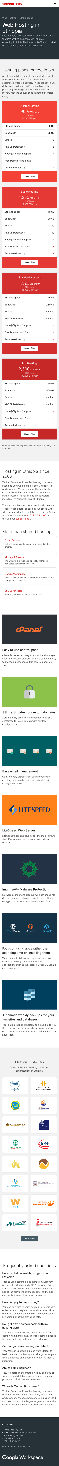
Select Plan (29, 176)
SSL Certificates (13, 590)
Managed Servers (14, 557)
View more (29, 1238)
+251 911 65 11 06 (36, 515)
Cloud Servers (12, 540)
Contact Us (7, 1424)
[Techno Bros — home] (12, 3)
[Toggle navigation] (55, 3)
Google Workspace (15, 573)
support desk (23, 518)
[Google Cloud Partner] (29, 1457)
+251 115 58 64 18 (11, 1441)
